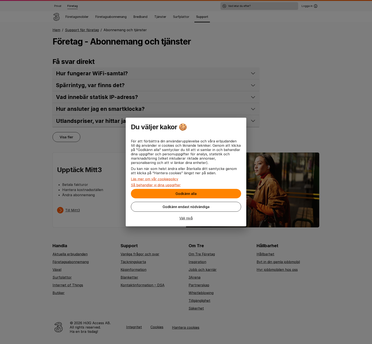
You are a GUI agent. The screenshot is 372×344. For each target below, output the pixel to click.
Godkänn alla (186, 193)
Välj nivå (186, 218)
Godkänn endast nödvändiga (186, 207)
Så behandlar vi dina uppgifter (156, 185)
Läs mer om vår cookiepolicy (154, 179)
